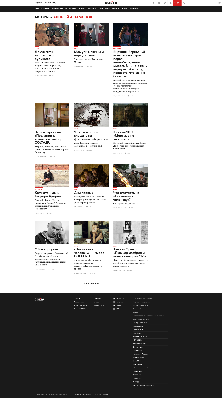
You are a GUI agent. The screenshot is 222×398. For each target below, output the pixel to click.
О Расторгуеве (46, 249)
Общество (116, 8)
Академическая (77, 8)
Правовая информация (82, 394)
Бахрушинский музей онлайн (143, 385)
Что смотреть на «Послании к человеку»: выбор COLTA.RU (48, 137)
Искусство (45, 8)
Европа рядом (138, 347)
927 (50, 213)
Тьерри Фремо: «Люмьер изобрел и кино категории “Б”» (129, 253)
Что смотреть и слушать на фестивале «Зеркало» (91, 136)
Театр (101, 8)
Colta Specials (134, 8)
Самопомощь (138, 326)
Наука (124, 8)
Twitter (118, 305)
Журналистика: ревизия (141, 302)
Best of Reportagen (139, 343)
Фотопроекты (79, 302)
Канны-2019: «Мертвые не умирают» (123, 136)
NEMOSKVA (137, 340)
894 (90, 150)
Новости (77, 298)
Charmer (105, 394)
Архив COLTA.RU (80, 309)
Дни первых (83, 193)
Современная (59, 8)
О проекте (38, 3)
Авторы (42, 17)
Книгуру (136, 382)
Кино (37, 8)
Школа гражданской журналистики (146, 368)
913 (53, 75)
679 (90, 206)
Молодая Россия (139, 309)
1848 (93, 273)
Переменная (137, 350)
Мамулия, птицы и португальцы (89, 53)
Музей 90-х (137, 375)
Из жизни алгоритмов (141, 319)
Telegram (119, 302)
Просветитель (138, 330)
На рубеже (137, 333)
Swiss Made (137, 361)
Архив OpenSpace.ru (81, 305)
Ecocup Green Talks (140, 323)
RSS (117, 309)
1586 (52, 269)
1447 (131, 270)
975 (132, 208)
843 (91, 66)
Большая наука (138, 357)
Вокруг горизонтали (140, 305)
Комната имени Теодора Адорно (48, 194)
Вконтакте (120, 298)
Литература (92, 8)
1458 (132, 96)
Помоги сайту (50, 3)
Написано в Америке (140, 354)
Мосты (135, 312)
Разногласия (137, 364)
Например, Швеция (140, 337)
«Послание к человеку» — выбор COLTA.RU (89, 253)
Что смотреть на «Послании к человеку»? (126, 196)
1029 (129, 153)
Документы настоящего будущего (44, 55)
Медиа (107, 8)
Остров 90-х (137, 371)
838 (54, 156)
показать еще (91, 283)
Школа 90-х (137, 378)
